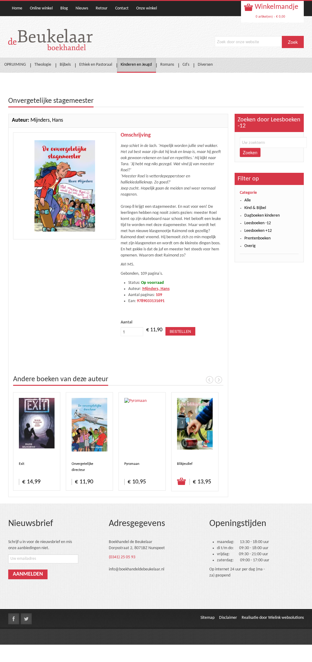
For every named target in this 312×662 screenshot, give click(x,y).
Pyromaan (131, 464)
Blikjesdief (185, 464)
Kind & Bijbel (255, 208)
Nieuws (82, 8)
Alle (247, 200)
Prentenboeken (257, 238)
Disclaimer (228, 617)
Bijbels (65, 64)
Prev (209, 380)
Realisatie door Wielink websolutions (273, 617)
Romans (167, 64)
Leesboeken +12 (258, 230)
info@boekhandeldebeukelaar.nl (136, 569)
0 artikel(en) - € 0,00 (270, 16)
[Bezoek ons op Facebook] (13, 618)
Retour (102, 8)
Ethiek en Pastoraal (95, 64)
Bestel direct (181, 482)
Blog (64, 8)
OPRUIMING (15, 64)
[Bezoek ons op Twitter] (26, 618)
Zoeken (250, 152)
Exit (21, 464)
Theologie (42, 64)
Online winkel (41, 8)
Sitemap (207, 617)
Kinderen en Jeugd (136, 64)
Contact (122, 8)
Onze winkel (146, 8)
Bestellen (180, 331)
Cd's (186, 64)
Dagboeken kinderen (262, 215)
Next (218, 380)
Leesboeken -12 (257, 223)
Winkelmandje (275, 7)
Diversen (205, 64)
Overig (250, 246)
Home (17, 8)
